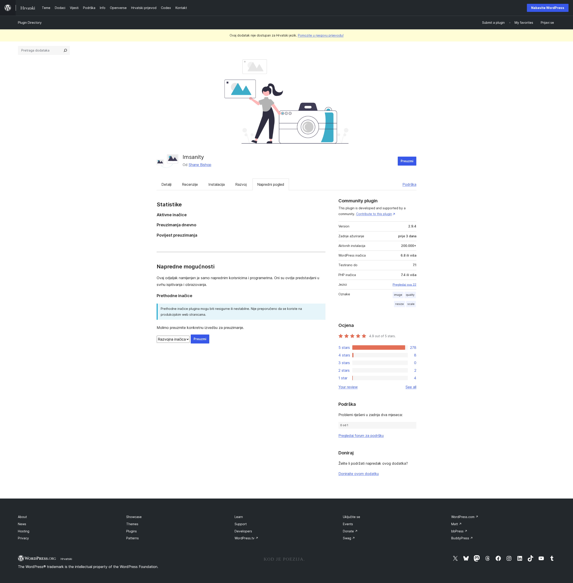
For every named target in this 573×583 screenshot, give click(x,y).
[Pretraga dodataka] (65, 50)
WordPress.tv (246, 538)
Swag (349, 538)
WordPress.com (464, 517)
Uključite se (351, 517)
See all (411, 387)
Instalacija (216, 184)
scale (411, 304)
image (398, 294)
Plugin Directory (30, 22)
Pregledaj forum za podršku (361, 435)
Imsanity (193, 157)
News (22, 524)
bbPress (459, 531)
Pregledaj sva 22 (404, 284)
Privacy (23, 538)
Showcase (134, 517)
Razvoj (241, 184)
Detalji (166, 184)
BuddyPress (462, 538)
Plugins (131, 531)
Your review (348, 387)
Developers (243, 531)
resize (399, 304)
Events (348, 524)
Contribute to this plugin (374, 214)
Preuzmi (407, 161)
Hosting (23, 531)
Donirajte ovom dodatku (358, 473)
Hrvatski (66, 559)
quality (410, 294)
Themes (132, 524)
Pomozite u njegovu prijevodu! (321, 35)
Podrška (409, 184)
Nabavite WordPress (547, 8)
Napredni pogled (270, 184)
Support (241, 524)
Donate (350, 531)
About (22, 517)
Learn (239, 517)
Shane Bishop (200, 164)
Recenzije (190, 184)
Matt (456, 524)
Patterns (132, 538)
